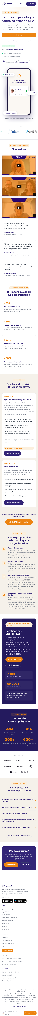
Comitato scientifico (8, 943)
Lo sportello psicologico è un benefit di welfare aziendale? (18, 800)
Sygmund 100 (6, 929)
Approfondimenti (7, 940)
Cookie (19, 1006)
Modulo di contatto (7, 981)
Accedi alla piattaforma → (21, 62)
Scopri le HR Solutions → (14, 502)
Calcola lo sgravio (13, 665)
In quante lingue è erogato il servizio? (15, 813)
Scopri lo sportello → (12, 453)
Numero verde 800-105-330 (10, 972)
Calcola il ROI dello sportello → (19, 522)
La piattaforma (6, 912)
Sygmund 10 (5, 923)
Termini (24, 1006)
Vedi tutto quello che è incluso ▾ (14, 448)
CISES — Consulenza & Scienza (11, 958)
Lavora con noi (7, 950)
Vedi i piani (25, 865)
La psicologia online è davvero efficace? (16, 827)
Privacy (14, 1006)
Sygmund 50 (5, 926)
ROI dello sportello (7, 920)
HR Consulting (6, 915)
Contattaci (19, 35)
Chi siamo (5, 937)
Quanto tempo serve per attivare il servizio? (17, 807)
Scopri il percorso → (14, 659)
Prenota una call (11, 865)
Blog (3, 946)
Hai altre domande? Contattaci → (19, 835)
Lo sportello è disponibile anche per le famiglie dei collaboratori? (18, 820)
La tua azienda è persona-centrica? (19, 41)
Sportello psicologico (8, 909)
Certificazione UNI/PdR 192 (10, 918)
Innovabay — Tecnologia (9, 964)
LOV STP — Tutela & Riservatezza (12, 961)
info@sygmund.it (7, 975)
